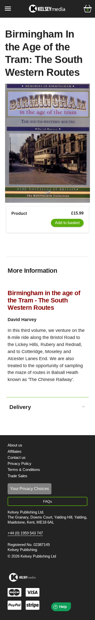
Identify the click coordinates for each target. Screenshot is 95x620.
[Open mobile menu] (8, 8)
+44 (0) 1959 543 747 (25, 533)
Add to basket (67, 223)
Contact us (17, 457)
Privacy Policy (19, 463)
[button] (88, 8)
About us (15, 445)
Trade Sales (17, 476)
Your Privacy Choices (29, 489)
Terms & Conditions (24, 469)
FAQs (47, 501)
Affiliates (15, 451)
